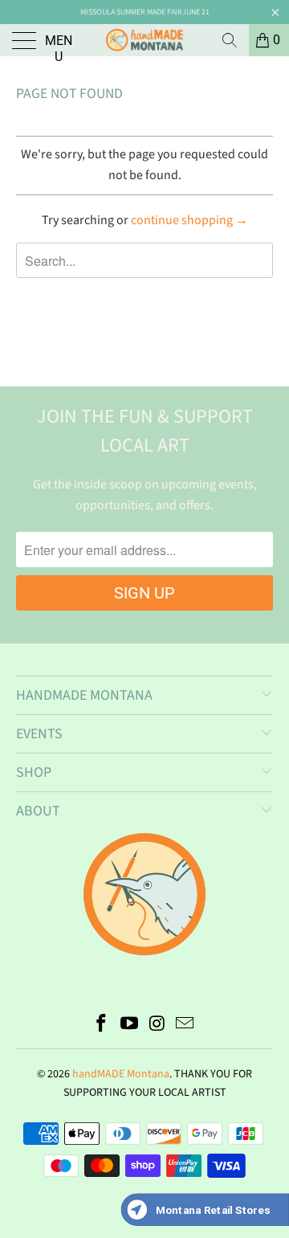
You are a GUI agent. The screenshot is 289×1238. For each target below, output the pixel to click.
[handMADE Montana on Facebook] (102, 1025)
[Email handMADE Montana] (185, 1025)
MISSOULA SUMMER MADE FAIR (131, 12)
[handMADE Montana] (144, 40)
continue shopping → (189, 220)
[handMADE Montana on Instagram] (158, 1025)
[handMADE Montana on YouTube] (130, 1025)
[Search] (229, 40)
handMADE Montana (120, 1074)
